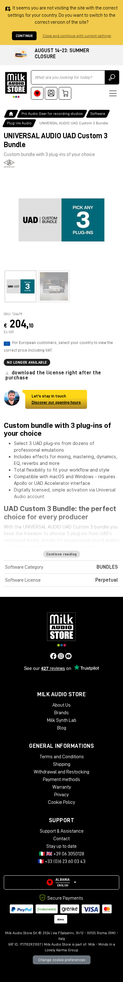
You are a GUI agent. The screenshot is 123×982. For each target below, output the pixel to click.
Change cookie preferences (61, 960)
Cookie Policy (61, 802)
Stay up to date (61, 846)
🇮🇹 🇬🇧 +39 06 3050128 (61, 853)
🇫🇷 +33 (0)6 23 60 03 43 (61, 861)
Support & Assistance (62, 831)
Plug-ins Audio (19, 123)
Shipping (61, 764)
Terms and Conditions (61, 756)
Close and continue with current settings (77, 36)
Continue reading (61, 554)
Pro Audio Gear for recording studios (52, 114)
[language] (37, 93)
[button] (61, 882)
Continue (24, 36)
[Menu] (113, 93)
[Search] (112, 77)
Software (98, 114)
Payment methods (61, 779)
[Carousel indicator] (20, 286)
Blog (61, 727)
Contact (61, 838)
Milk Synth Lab (61, 720)
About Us (61, 705)
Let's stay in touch (56, 399)
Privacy (61, 794)
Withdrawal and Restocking (61, 771)
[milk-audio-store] (16, 85)
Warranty (61, 787)
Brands (61, 712)
